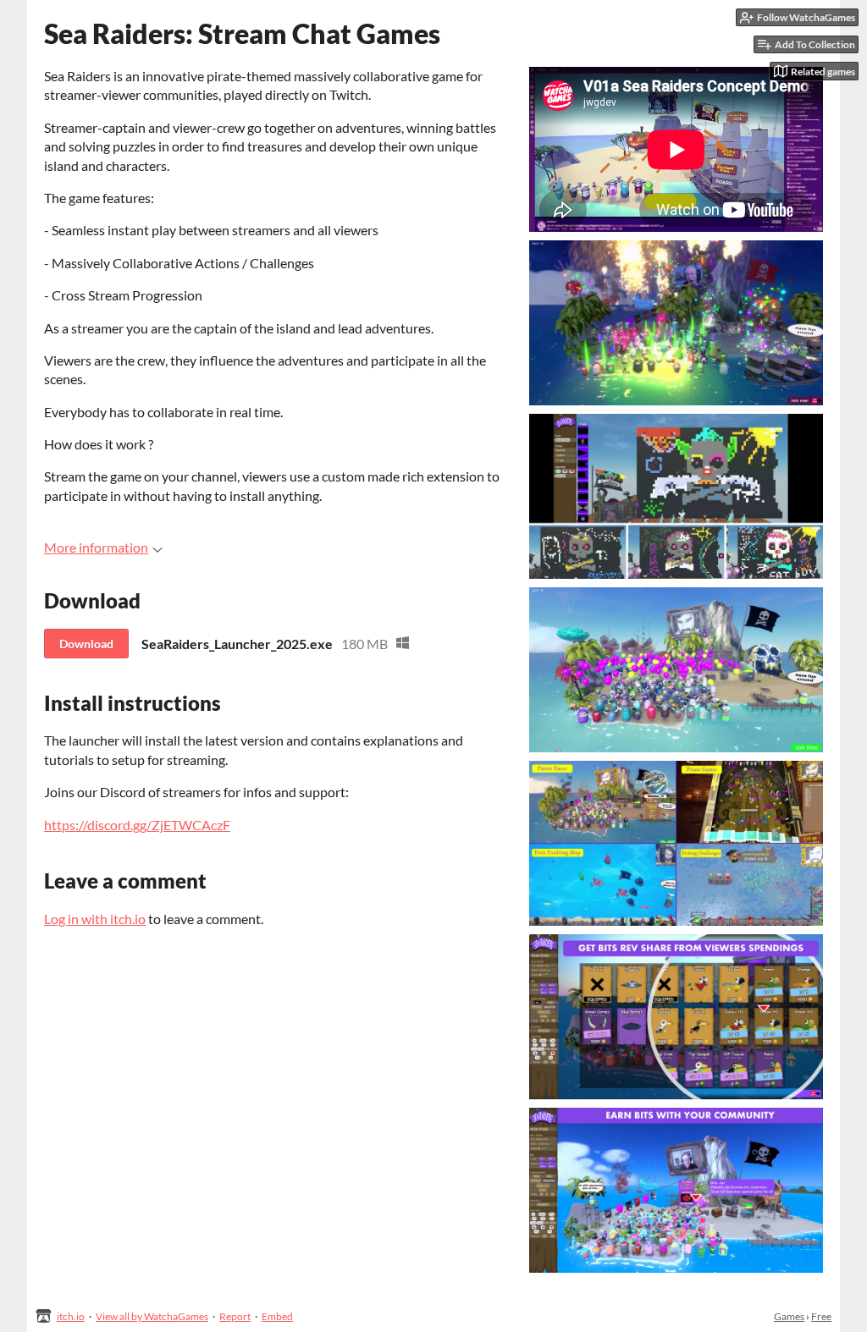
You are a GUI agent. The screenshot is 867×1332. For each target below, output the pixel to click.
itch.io (71, 1316)
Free (821, 1316)
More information (96, 547)
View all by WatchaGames (152, 1316)
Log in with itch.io (95, 919)
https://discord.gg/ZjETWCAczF (137, 825)
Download (86, 643)
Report (235, 1316)
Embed (277, 1316)
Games (789, 1316)
